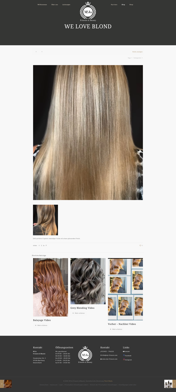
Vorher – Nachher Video (122, 323)
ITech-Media (108, 381)
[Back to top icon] (166, 388)
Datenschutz (44, 385)
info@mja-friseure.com (109, 355)
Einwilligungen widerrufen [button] (127, 385)
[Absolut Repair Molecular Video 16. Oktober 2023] (170, 384)
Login (61, 385)
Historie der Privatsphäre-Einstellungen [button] (103, 385)
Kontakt (127, 351)
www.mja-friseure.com (109, 359)
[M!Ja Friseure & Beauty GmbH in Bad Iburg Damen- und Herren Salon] (88, 11)
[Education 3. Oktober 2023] (6, 384)
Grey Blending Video (82, 307)
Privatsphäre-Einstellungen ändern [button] (76, 385)
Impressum (53, 385)
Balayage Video (42, 320)
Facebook (128, 355)
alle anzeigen (138, 52)
